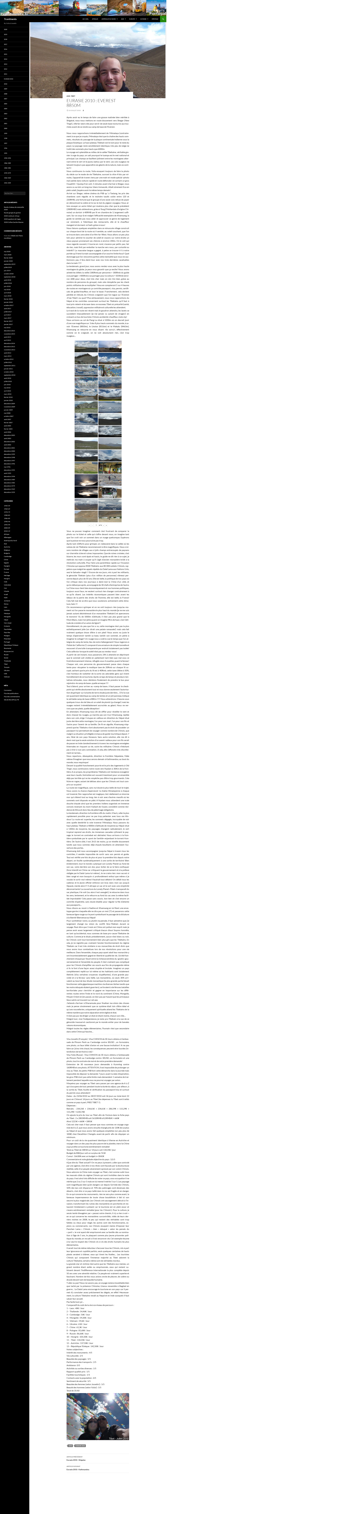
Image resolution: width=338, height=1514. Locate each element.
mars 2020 (7, 255)
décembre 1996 (9, 464)
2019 (5, 34)
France (6, 572)
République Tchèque (11, 645)
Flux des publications (11, 693)
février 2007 (8, 423)
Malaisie (7, 610)
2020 (5, 29)
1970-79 (7, 512)
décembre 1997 (9, 461)
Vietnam (7, 677)
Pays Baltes (8, 629)
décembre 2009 (9, 404)
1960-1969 (7, 178)
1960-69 (7, 509)
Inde (5, 582)
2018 (5, 39)
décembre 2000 (9, 451)
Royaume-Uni (9, 651)
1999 (5, 133)
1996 (5, 148)
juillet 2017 (8, 312)
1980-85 (7, 515)
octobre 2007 (8, 416)
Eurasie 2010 (80, 1446)
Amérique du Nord (109, 19)
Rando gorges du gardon (12, 213)
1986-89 (7, 518)
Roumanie (7, 648)
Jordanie (7, 601)
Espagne (7, 566)
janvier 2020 (8, 261)
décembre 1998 (9, 457)
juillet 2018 (8, 283)
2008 (5, 94)
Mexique (7, 613)
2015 (5, 54)
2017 (5, 44)
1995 (5, 153)
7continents (10, 19)
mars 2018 (7, 296)
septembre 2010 (9, 375)
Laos (5, 607)
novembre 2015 (9, 334)
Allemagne (7, 537)
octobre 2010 (8, 372)
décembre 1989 (9, 480)
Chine (6, 560)
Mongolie (7, 617)
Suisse (6, 658)
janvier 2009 (8, 410)
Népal (6, 620)
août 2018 (7, 280)
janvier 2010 (8, 400)
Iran (5, 588)
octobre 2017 (8, 305)
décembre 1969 (9, 489)
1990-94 (7, 522)
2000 (5, 128)
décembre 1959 (9, 492)
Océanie (143, 19)
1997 (5, 143)
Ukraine (7, 670)
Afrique (95, 19)
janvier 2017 (8, 324)
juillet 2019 (8, 267)
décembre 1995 (9, 470)
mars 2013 (7, 356)
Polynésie (7, 639)
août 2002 (7, 445)
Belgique (7, 550)
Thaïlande (7, 661)
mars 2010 (7, 394)
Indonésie (7, 585)
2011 (5, 74)
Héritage (155, 19)
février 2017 (8, 321)
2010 (70, 1446)
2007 (5, 99)
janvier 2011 (8, 369)
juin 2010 (7, 385)
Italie (5, 598)
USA (5, 674)
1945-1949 (7, 183)
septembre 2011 (9, 366)
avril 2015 (7, 340)
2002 (5, 118)
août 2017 (7, 309)
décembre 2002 (9, 442)
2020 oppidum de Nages (12, 219)
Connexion (8, 690)
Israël (6, 594)
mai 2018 (7, 289)
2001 (5, 123)
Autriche (7, 547)
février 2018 (8, 299)
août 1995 (7, 473)
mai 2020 (7, 251)
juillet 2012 (8, 362)
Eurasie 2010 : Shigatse (76, 1458)
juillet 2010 (8, 381)
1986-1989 (7, 163)
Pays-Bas (7, 632)
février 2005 (8, 429)
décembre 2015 (9, 331)
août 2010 (7, 378)
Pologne (7, 636)
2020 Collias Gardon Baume (13, 222)
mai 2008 (7, 413)
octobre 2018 (8, 274)
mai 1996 (7, 467)
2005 (5, 104)
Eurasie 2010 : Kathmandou (78, 1468)
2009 (5, 89)
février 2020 (8, 258)
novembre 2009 (9, 407)
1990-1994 (7, 158)
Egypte (6, 563)
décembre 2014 (9, 343)
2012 (5, 69)
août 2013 (7, 353)
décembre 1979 (9, 486)
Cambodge (7, 556)
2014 (5, 59)
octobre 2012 (8, 359)
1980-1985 (7, 168)
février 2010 (8, 397)
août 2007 (7, 419)
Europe (132, 19)
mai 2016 (7, 328)
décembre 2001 (9, 448)
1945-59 (7, 506)
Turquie (6, 667)
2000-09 (7, 528)
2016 (5, 49)
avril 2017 (7, 315)
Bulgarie (7, 553)
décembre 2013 (9, 347)
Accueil (86, 19)
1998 (5, 138)
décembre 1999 (9, 454)
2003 (5, 113)
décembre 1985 (9, 483)
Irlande (6, 591)
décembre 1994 (9, 476)
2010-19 (7, 531)
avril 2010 (7, 391)
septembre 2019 (9, 264)
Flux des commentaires (12, 697)
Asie (122, 19)
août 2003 (7, 438)
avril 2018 (7, 293)
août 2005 (7, 426)
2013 (5, 64)
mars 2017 (7, 318)
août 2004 (7, 432)
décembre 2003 (9, 435)
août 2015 (7, 337)
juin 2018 (7, 286)
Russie (6, 655)
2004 (5, 108)
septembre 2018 (9, 277)
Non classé (7, 623)
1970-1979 (7, 173)
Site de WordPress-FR (11, 700)
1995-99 (7, 525)
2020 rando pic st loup (11, 216)
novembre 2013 (9, 350)
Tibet (73, 96)
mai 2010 (7, 388)
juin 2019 (7, 270)
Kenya (6, 604)
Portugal (7, 642)
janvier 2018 (8, 302)
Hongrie (7, 579)
